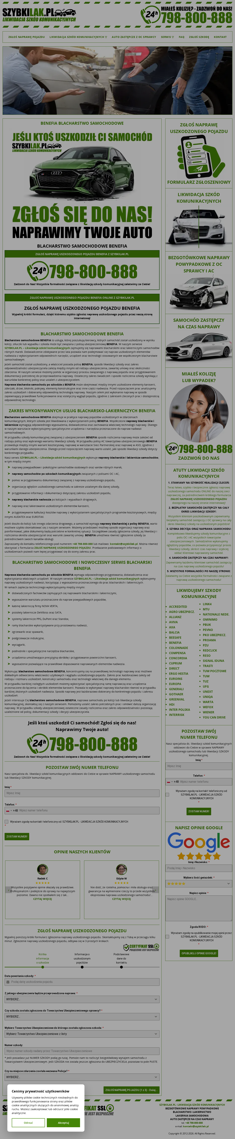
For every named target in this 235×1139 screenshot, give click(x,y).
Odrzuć (28, 1122)
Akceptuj (63, 1122)
